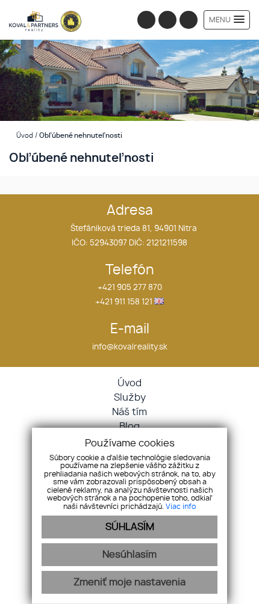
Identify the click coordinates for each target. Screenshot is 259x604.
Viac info (181, 506)
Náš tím (129, 412)
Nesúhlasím (129, 554)
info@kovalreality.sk (129, 347)
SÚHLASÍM (129, 527)
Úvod (23, 135)
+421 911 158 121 (123, 302)
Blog (129, 426)
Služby (130, 397)
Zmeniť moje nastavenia (129, 582)
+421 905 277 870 (130, 288)
